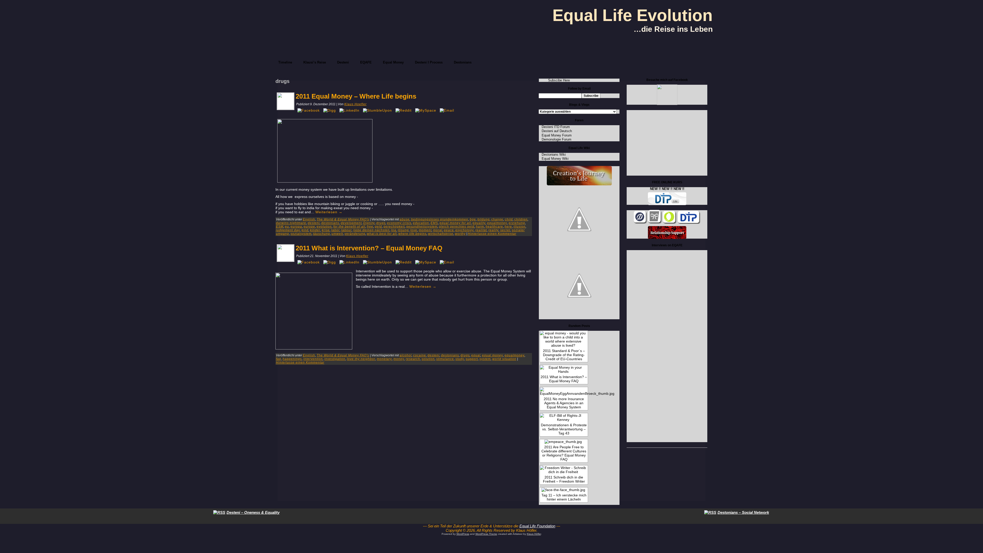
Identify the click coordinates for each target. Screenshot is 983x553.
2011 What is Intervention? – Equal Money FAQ (369, 248)
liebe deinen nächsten (371, 230)
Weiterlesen (329, 212)
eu (287, 226)
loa (393, 230)
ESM (279, 226)
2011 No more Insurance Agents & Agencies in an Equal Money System (564, 403)
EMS (434, 223)
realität (481, 230)
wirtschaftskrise (440, 234)
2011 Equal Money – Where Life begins (356, 96)
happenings (292, 359)
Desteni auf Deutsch (557, 131)
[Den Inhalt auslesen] (219, 512)
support (472, 359)
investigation (334, 359)
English (309, 219)
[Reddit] (403, 110)
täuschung (321, 234)
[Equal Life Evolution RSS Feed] (415, 531)
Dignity (369, 223)
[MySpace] (425, 110)
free (370, 226)
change (497, 219)
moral (437, 230)
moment (425, 230)
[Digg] (330, 110)
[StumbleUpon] (377, 110)
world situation (504, 359)
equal (475, 355)
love (413, 230)
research (413, 359)
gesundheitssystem (421, 226)
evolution (324, 226)
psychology (464, 230)
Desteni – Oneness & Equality (253, 512)
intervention (313, 359)
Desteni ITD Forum (556, 127)
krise (326, 230)
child (509, 219)
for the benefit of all (349, 226)
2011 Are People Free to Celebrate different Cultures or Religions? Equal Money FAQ (563, 453)
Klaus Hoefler (355, 104)
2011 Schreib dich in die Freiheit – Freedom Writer (564, 479)
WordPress (462, 534)
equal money (492, 355)
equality (479, 223)
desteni (314, 223)
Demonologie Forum (556, 139)
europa (296, 226)
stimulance (445, 359)
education (421, 223)
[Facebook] (309, 110)
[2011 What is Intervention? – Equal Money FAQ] (285, 260)
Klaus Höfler (534, 534)
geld (378, 226)
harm (480, 226)
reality (493, 230)
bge (473, 219)
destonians (330, 223)
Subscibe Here (559, 80)
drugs (381, 223)
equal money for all (455, 223)
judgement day (288, 230)
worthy (460, 234)
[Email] (447, 110)
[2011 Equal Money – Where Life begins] (285, 108)
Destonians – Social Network (743, 512)
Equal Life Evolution (632, 15)
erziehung (517, 223)
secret (505, 230)
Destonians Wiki (554, 154)
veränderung (355, 234)
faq (278, 359)
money (398, 359)
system (485, 359)
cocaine (419, 355)
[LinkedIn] (349, 110)
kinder (315, 230)
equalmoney (497, 223)
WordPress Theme (486, 534)
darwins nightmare (291, 223)
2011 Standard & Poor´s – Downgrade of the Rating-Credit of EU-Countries (564, 355)
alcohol (406, 355)
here (508, 226)
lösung (403, 230)
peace (449, 230)
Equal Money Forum (557, 135)
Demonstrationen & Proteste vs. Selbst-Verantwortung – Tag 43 (564, 429)
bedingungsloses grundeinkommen (439, 219)
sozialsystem (301, 234)
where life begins (412, 234)
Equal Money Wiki (555, 159)
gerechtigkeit (394, 226)
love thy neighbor (361, 359)
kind (305, 230)
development (351, 223)
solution (428, 359)
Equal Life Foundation (537, 526)
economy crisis (399, 223)
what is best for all (382, 234)
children (521, 219)
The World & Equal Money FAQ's (343, 219)
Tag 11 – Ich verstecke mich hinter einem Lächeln (563, 497)
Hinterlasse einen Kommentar (492, 234)
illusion (520, 226)
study (459, 359)
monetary (384, 359)
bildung (483, 219)
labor (335, 230)
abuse (405, 219)
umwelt (337, 234)
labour (346, 230)
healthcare (494, 226)
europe (309, 226)
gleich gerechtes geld (456, 226)
